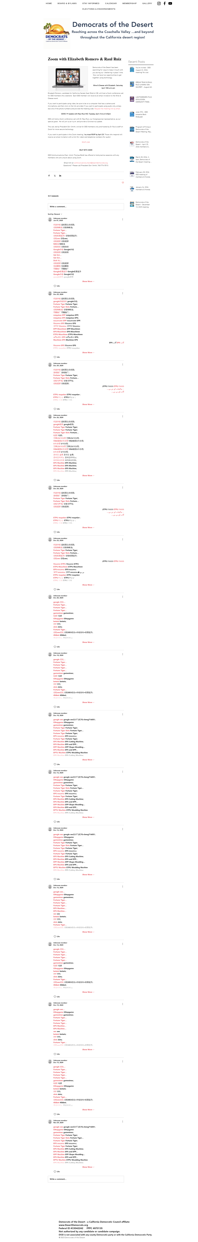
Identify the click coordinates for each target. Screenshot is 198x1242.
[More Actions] (122, 219)
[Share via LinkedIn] (60, 176)
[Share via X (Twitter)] (55, 176)
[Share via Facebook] (49, 176)
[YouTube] (170, 3)
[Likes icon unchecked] (54, 286)
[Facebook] (164, 3)
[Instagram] (159, 3)
